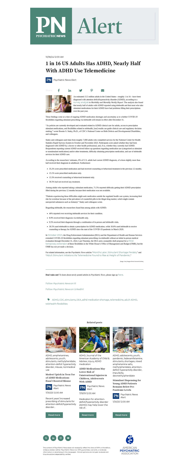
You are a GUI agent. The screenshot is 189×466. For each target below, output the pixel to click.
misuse (58, 367)
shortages (129, 361)
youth (62, 358)
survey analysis (81, 102)
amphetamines (60, 355)
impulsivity (118, 373)
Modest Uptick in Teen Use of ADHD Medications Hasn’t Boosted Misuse (60, 377)
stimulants (70, 300)
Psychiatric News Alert (64, 80)
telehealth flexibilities (57, 304)
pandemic (118, 358)
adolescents (52, 358)
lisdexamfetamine (133, 358)
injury (91, 361)
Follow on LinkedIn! (65, 289)
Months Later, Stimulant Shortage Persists (114, 252)
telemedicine (117, 300)
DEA (78, 300)
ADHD (55, 300)
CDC (61, 300)
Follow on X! (61, 283)
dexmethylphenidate (124, 376)
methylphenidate (66, 361)
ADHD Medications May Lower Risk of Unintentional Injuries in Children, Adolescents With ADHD (93, 375)
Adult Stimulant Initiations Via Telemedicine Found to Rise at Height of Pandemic (88, 255)
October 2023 (55, 235)
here (120, 275)
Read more (54, 415)
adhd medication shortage (95, 300)
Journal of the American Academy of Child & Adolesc (94, 358)
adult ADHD (130, 300)
